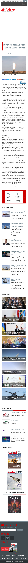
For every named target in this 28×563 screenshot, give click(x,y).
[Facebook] (12, 538)
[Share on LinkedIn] (14, 79)
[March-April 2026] (14, 460)
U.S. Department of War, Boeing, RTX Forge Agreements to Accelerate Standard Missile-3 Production (18, 225)
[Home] (8, 10)
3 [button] (16, 34)
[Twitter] (7, 538)
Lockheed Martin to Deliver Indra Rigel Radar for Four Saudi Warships (18, 211)
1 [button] (12, 34)
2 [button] (14, 34)
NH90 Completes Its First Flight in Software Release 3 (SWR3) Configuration (17, 279)
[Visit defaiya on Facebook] (4, 79)
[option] (13, 22)
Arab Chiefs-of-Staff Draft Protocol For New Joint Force (9, 198)
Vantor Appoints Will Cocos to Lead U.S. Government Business (17, 239)
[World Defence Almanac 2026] (14, 504)
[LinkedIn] (3, 538)
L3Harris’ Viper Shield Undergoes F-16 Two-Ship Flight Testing (18, 266)
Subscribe (9, 547)
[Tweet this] (9, 79)
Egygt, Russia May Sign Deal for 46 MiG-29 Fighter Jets (17, 198)
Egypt (10, 53)
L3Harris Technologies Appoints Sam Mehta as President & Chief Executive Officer (18, 253)
